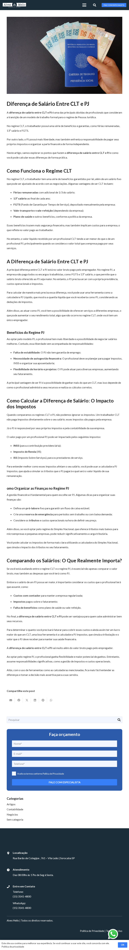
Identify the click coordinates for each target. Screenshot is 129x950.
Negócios (12, 814)
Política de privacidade (13, 946)
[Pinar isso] (43, 700)
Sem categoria (15, 819)
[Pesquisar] (119, 720)
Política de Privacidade (53, 773)
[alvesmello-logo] (14, 5)
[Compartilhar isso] (19, 700)
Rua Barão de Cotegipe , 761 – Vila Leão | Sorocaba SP (44, 858)
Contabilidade (15, 809)
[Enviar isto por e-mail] (11, 700)
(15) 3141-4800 (22, 896)
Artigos (11, 804)
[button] (84, 5)
